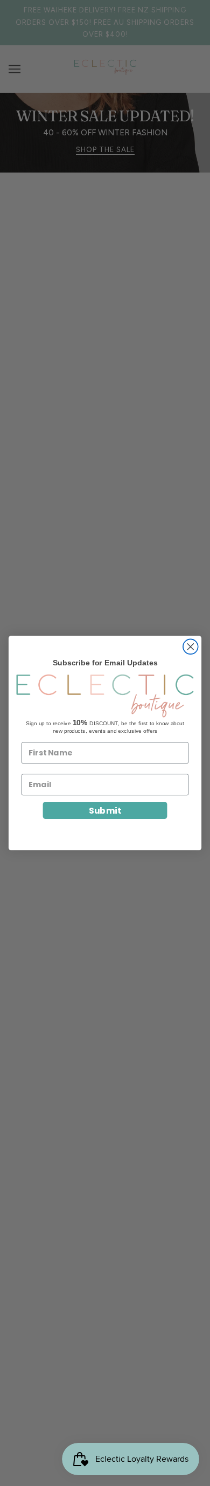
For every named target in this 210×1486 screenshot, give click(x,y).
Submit (105, 810)
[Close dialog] (190, 646)
